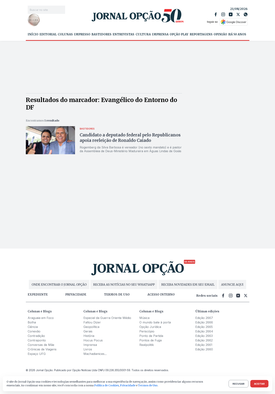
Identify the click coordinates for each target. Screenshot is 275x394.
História (88, 336)
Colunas (65, 34)
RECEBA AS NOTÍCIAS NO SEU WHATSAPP (124, 284)
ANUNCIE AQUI (232, 284)
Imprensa (160, 34)
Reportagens (201, 34)
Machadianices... (95, 354)
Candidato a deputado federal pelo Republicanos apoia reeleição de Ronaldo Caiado (130, 137)
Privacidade (75, 294)
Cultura (143, 34)
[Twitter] (238, 14)
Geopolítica (91, 327)
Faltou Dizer (92, 322)
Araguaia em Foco (41, 318)
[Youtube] (231, 14)
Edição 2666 (204, 322)
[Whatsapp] (246, 14)
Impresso (82, 34)
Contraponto (37, 340)
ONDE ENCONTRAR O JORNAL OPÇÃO (59, 284)
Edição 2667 (204, 318)
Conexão (34, 331)
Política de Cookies (106, 385)
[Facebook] (216, 14)
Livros (87, 349)
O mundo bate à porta (155, 322)
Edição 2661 (203, 345)
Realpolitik (146, 345)
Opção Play (179, 34)
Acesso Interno (161, 294)
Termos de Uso (148, 385)
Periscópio (146, 331)
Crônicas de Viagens (42, 349)
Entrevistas (123, 34)
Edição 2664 (204, 331)
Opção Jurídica (150, 327)
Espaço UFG (37, 354)
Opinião (220, 34)
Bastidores (101, 34)
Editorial (48, 34)
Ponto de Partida (151, 336)
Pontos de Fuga (150, 340)
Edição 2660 (204, 349)
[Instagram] (223, 14)
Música (144, 318)
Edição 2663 (204, 336)
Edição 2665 (204, 327)
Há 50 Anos (237, 34)
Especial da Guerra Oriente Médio (107, 318)
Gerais (87, 331)
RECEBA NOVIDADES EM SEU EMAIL (188, 284)
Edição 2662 (204, 340)
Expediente (38, 294)
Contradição (36, 336)
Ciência (33, 327)
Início (33, 34)
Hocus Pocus (93, 340)
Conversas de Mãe (41, 345)
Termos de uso (117, 294)
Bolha (32, 322)
